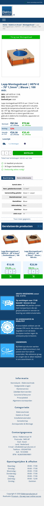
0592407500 (26, 449)
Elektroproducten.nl (29, 494)
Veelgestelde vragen (22, 386)
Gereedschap (22, 421)
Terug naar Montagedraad (21, 37)
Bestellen (28, 153)
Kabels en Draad (15, 25)
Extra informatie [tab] (24, 178)
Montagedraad (28, 25)
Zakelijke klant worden (22, 392)
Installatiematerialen (22, 418)
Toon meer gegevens (22, 219)
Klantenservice (22, 389)
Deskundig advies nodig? (14, 169)
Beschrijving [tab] (8, 178)
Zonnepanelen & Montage (22, 424)
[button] (38, 226)
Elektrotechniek (22, 412)
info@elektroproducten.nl (25, 447)
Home (5, 25)
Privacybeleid (22, 398)
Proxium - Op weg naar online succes (26, 496)
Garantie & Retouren (22, 395)
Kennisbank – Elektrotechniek (22, 383)
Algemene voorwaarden (22, 401)
